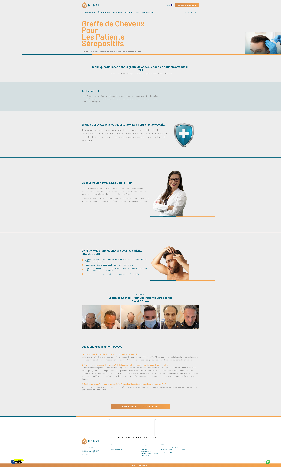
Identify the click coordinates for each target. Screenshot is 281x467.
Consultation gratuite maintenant (140, 406)
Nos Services (117, 12)
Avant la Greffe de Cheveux (147, 451)
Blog (137, 12)
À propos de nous (104, 12)
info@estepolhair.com (169, 444)
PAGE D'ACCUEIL (90, 12)
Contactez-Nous (148, 12)
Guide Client (129, 12)
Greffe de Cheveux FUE (116, 449)
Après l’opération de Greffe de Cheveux (150, 453)
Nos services (144, 449)
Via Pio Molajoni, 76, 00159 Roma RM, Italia (175, 449)
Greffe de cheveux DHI (116, 447)
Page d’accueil (144, 447)
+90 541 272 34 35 (175, 447)
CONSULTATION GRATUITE (187, 5)
